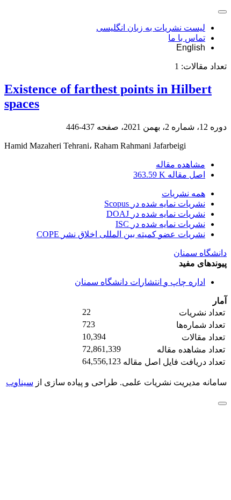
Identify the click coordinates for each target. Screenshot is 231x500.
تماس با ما (186, 37)
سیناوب (19, 382)
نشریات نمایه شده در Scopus (154, 203)
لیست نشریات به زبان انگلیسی (150, 27)
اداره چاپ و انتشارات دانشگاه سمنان (140, 281)
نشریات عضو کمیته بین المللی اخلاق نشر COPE (121, 234)
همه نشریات (183, 193)
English (190, 47)
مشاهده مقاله (180, 164)
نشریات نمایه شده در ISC (160, 224)
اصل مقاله (169, 174)
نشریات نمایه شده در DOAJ (155, 213)
